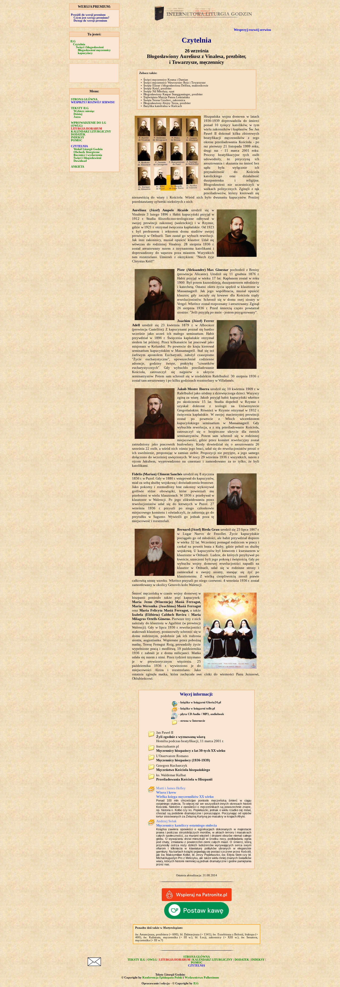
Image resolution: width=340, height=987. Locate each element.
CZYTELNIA (79, 146)
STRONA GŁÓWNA (84, 99)
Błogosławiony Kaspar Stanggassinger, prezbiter (173, 94)
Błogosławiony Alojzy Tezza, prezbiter (167, 103)
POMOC (76, 140)
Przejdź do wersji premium (88, 14)
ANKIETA (77, 166)
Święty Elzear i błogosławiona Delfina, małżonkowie (175, 85)
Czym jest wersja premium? (91, 17)
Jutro (77, 116)
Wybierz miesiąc (84, 111)
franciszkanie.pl (190, 748)
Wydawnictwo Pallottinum (202, 977)
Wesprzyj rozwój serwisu (252, 30)
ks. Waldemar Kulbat (184, 777)
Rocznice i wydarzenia (88, 155)
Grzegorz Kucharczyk (183, 767)
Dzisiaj (78, 114)
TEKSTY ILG (136, 959)
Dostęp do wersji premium (90, 20)
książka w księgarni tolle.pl (197, 708)
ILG (73, 41)
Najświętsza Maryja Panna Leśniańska (166, 97)
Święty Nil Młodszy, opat (158, 91)
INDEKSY (77, 137)
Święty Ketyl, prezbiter (157, 88)
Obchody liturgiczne (87, 152)
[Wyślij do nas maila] (94, 965)
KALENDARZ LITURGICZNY (91, 131)
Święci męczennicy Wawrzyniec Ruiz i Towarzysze (174, 82)
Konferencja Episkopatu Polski (162, 977)
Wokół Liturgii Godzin (88, 149)
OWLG (152, 959)
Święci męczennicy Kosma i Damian (165, 79)
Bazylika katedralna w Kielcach (162, 106)
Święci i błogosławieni (90, 47)
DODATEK (78, 134)
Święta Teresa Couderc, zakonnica (164, 100)
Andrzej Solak (186, 823)
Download (80, 160)
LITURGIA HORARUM (86, 128)
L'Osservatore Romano (183, 758)
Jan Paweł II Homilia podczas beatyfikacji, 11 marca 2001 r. (190, 736)
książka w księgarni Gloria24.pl (200, 702)
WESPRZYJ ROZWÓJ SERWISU (93, 102)
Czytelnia (79, 44)
